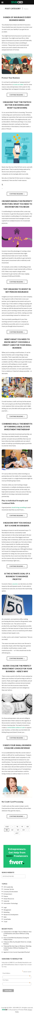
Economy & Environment (11, 891)
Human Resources (9, 898)
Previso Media (23, 1009)
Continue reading (17, 95)
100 (27, 826)
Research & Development (11, 914)
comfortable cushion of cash (16, 727)
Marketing (6, 912)
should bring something (18, 507)
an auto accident (18, 84)
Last (17, 833)
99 (22, 826)
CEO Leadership (8, 887)
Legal (5, 907)
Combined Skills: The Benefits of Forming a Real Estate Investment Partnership (17, 427)
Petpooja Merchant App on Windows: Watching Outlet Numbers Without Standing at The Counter (17, 947)
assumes (15, 584)
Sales (5, 917)
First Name (16, 980)
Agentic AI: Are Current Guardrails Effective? (17, 952)
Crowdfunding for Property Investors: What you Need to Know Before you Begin (17, 204)
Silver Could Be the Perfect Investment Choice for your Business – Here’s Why (17, 668)
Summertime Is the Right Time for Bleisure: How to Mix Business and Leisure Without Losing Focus (17, 933)
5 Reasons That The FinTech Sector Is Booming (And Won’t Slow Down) (17, 105)
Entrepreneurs (8, 894)
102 (12, 830)
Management (7, 910)
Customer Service (9, 889)
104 (23, 830)
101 (7, 830)
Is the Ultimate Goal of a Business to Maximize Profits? (17, 576)
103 (18, 830)
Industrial (6, 901)
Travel (5, 921)
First (7, 826)
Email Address (16, 973)
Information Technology (11, 903)
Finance (6, 896)
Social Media (7, 919)
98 (17, 826)
